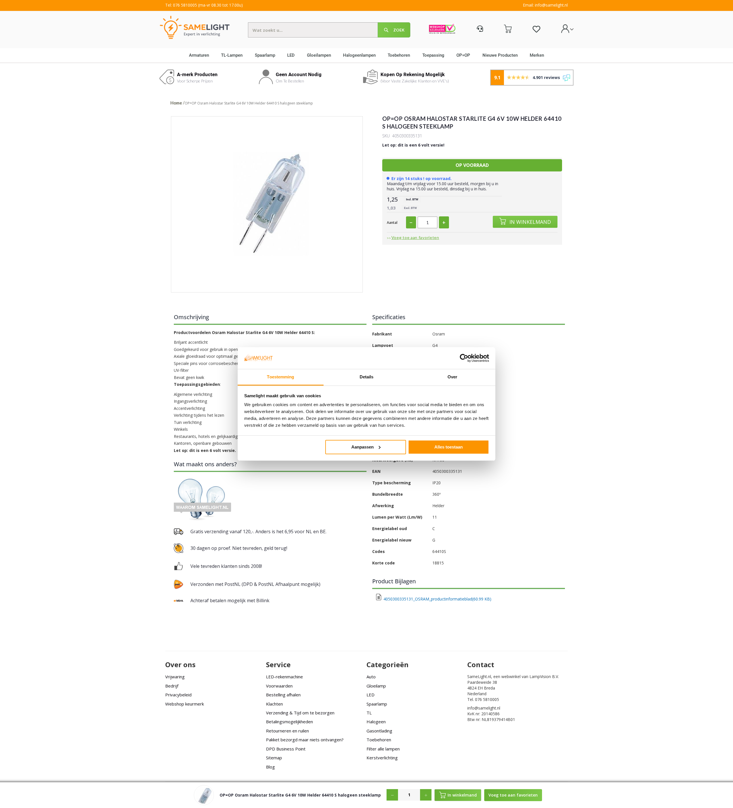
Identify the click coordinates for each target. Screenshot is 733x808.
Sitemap (274, 757)
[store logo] (194, 27)
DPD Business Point (286, 749)
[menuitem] (201, 55)
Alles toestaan (448, 447)
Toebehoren (378, 739)
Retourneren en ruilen (287, 731)
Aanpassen (362, 447)
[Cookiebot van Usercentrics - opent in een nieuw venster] (464, 358)
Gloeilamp (376, 686)
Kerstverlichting (382, 757)
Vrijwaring (175, 676)
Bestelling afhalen (283, 695)
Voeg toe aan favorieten (415, 237)
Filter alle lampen (383, 749)
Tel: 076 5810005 (181, 5)
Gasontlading (379, 731)
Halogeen (376, 721)
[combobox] (329, 29)
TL (369, 713)
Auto (371, 676)
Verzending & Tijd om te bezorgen (300, 713)
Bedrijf (171, 686)
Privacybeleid (178, 695)
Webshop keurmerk (184, 704)
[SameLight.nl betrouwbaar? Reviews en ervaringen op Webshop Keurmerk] (442, 29)
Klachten (274, 704)
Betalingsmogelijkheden (289, 721)
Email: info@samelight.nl (545, 5)
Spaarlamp (376, 704)
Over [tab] (452, 376)
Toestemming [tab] (280, 376)
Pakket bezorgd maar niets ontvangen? (305, 739)
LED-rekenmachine (284, 676)
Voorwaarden (279, 686)
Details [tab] (367, 376)
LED (370, 695)
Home (176, 102)
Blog (270, 767)
